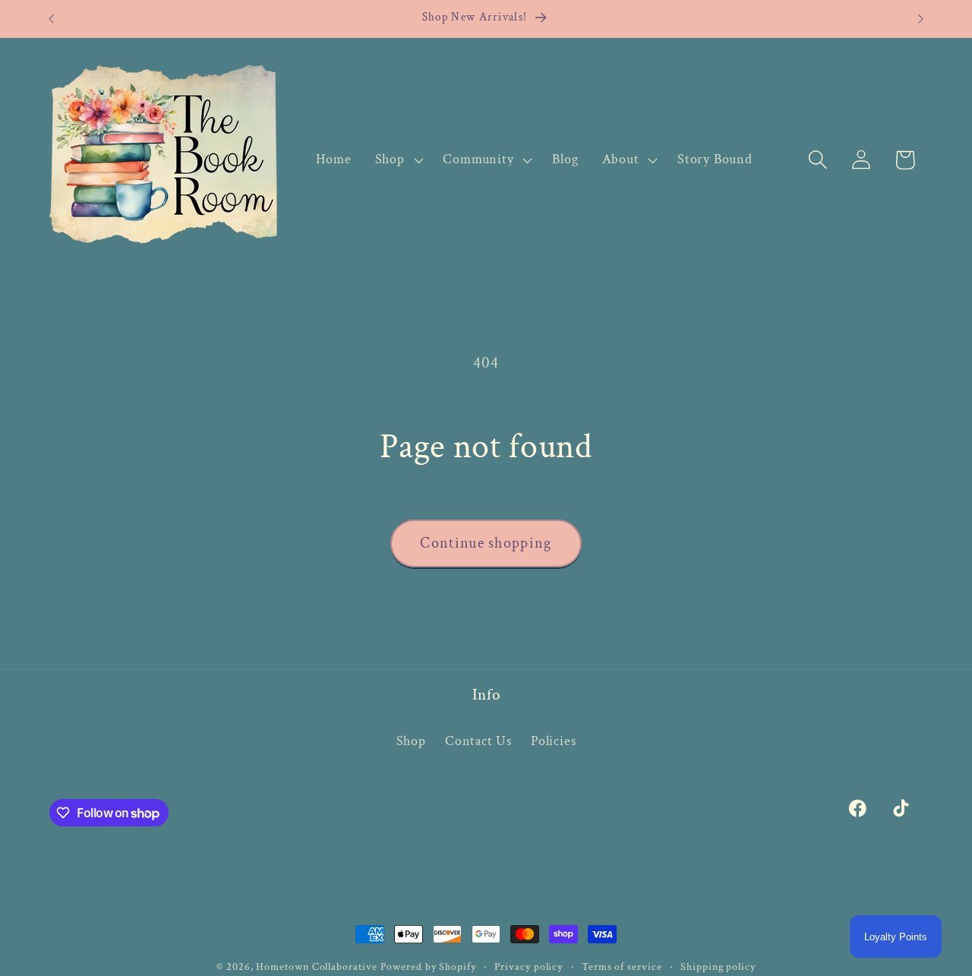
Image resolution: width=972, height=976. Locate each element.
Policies (553, 741)
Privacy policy (528, 966)
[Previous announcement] (51, 18)
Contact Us (478, 741)
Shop (411, 741)
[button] (397, 159)
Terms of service (622, 966)
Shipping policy (718, 966)
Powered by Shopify (427, 966)
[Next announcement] (921, 18)
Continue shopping (485, 543)
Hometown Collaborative (316, 966)
